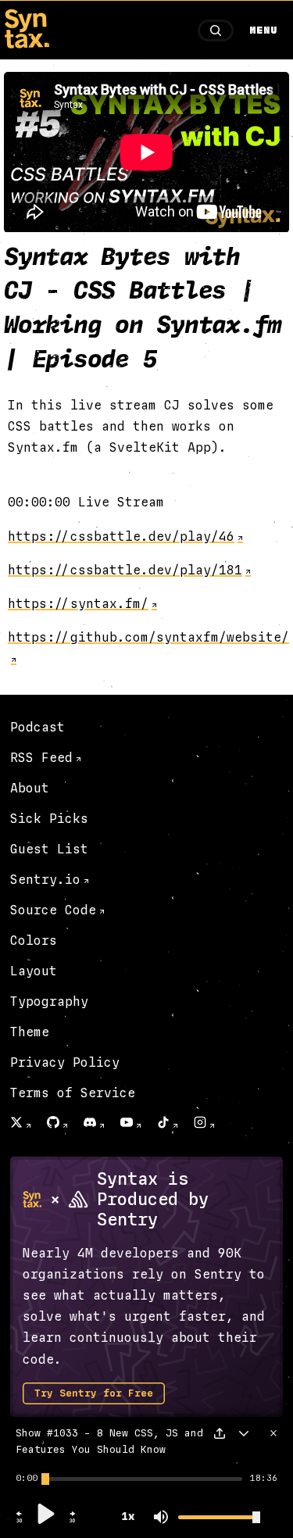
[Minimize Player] (244, 1433)
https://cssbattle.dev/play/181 (125, 570)
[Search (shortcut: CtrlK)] (216, 30)
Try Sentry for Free (93, 1393)
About (29, 788)
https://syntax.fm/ (78, 603)
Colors (33, 940)
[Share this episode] (219, 1433)
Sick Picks (49, 818)
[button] (19, 1520)
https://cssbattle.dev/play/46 (121, 536)
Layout (33, 971)
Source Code (53, 910)
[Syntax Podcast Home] (26, 44)
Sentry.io (45, 879)
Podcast (37, 727)
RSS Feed (41, 757)
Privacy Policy (65, 1062)
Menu (263, 30)
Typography (49, 1001)
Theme (29, 1032)
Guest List (49, 849)
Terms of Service (72, 1093)
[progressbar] (27, 1478)
